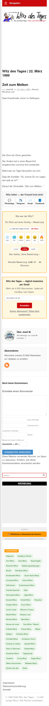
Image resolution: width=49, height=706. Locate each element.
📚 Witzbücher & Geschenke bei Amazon (24, 534)
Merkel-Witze (11, 614)
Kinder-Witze (25, 600)
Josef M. (10, 89)
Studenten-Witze (12, 653)
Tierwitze (9, 658)
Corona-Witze (27, 580)
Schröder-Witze (12, 639)
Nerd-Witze (25, 619)
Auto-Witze (22, 561)
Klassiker (38, 600)
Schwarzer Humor (28, 639)
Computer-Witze (12, 580)
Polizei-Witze (26, 629)
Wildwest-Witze (31, 663)
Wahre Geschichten (13, 663)
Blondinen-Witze (21, 570)
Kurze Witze (26, 604)
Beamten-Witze (12, 565)
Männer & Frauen (26, 609)
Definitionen (10, 585)
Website (30, 435)
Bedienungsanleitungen (30, 565)
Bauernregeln (36, 561)
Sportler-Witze (29, 643)
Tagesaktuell (27, 653)
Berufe (35, 89)
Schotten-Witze (22, 634)
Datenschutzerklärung (14, 686)
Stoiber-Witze (29, 648)
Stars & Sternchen (13, 648)
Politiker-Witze (11, 629)
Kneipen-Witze (11, 604)
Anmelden (24, 305)
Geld (25, 590)
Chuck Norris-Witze (31, 575)
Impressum (9, 682)
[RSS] (7, 365)
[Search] (44, 475)
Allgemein (10, 556)
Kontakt (7, 689)
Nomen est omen (12, 624)
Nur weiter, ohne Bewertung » (24, 254)
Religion (9, 634)
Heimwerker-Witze (13, 595)
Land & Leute (11, 609)
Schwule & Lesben (13, 643)
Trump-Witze (22, 658)
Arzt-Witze (10, 561)
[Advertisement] (24, 49)
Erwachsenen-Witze (26, 585)
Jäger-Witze (28, 595)
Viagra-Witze (36, 658)
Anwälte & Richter (24, 556)
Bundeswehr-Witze (13, 575)
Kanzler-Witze (11, 600)
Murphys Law (8, 91)
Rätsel (37, 629)
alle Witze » (35, 229)
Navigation (15, 3)
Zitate (25, 668)
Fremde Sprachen (13, 590)
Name (33, 420)
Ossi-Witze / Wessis (31, 624)
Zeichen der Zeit (12, 668)
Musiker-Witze (11, 619)
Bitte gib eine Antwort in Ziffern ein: (13, 440)
